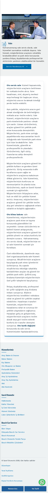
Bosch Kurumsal (8, 436)
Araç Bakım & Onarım (10, 355)
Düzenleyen (6, 466)
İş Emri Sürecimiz (9, 408)
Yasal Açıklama (7, 471)
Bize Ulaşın (6, 429)
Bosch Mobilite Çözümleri (12, 443)
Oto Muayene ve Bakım (11, 366)
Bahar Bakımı (7, 359)
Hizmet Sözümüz (8, 411)
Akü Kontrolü (7, 387)
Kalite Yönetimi (8, 404)
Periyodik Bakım (8, 369)
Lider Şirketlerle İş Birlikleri (13, 415)
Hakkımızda (6, 401)
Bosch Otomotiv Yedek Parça (13, 439)
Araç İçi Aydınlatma (9, 376)
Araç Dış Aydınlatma (10, 380)
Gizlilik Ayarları (7, 476)
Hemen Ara (12, 489)
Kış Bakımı (6, 362)
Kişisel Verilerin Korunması (12, 481)
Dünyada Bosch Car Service (13, 432)
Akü (3, 383)
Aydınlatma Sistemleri (11, 373)
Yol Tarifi (35, 489)
